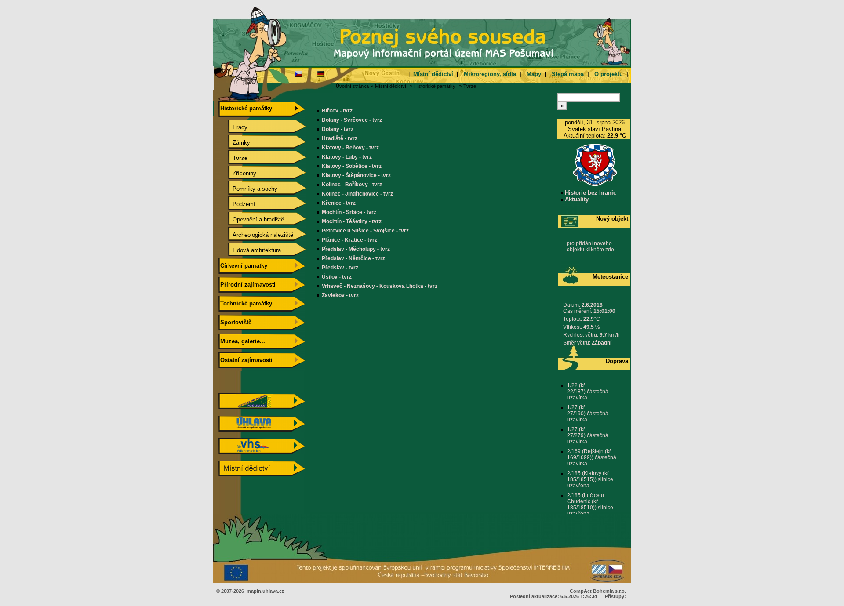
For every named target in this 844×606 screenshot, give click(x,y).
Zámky (234, 142)
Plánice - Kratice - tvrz (349, 240)
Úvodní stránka (352, 86)
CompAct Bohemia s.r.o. (598, 591)
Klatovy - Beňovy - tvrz (350, 148)
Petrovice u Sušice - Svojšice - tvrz (365, 231)
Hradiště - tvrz (339, 138)
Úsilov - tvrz (337, 277)
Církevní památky (242, 265)
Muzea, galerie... (241, 341)
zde (609, 250)
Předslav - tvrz (340, 268)
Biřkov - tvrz (337, 111)
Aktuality (576, 199)
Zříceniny (237, 173)
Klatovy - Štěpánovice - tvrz (356, 175)
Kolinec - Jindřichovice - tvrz (357, 194)
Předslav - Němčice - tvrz (353, 258)
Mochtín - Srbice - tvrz (349, 212)
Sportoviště (234, 322)
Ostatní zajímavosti (245, 360)
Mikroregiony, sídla (490, 74)
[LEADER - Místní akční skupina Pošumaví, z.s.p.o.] (261, 407)
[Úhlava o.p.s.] (261, 429)
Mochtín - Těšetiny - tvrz (352, 221)
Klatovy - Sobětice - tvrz (352, 166)
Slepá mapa (568, 74)
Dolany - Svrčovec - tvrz (352, 120)
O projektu (608, 74)
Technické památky (245, 303)
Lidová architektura (249, 250)
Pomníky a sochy (247, 188)
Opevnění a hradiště (251, 219)
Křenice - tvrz (339, 203)
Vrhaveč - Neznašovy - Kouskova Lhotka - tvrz (379, 286)
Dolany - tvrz (337, 129)
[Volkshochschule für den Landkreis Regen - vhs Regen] (261, 452)
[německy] (320, 73)
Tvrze (469, 86)
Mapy (534, 74)
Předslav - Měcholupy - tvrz (356, 249)
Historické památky (434, 86)
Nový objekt (612, 218)
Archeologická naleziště (255, 235)
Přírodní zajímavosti (247, 284)
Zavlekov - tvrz (340, 295)
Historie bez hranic (589, 192)
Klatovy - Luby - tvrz (347, 157)
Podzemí (236, 204)
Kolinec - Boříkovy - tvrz (352, 184)
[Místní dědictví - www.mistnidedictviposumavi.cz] (261, 474)
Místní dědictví (433, 74)
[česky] (298, 73)
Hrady (232, 127)
